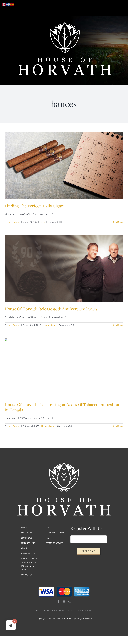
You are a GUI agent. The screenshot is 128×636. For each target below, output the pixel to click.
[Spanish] (12, 4)
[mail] (69, 601)
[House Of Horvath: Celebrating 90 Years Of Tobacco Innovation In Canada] (64, 367)
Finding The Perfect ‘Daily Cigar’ (34, 206)
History (53, 325)
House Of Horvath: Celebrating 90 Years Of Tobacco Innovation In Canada (62, 407)
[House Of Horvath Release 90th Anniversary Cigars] (64, 268)
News (42, 222)
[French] (8, 4)
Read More (117, 222)
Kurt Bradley (14, 222)
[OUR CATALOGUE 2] (64, 23)
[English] (4, 4)
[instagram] (64, 601)
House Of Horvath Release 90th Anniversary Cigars (51, 308)
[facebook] (58, 601)
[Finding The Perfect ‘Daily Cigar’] (64, 165)
